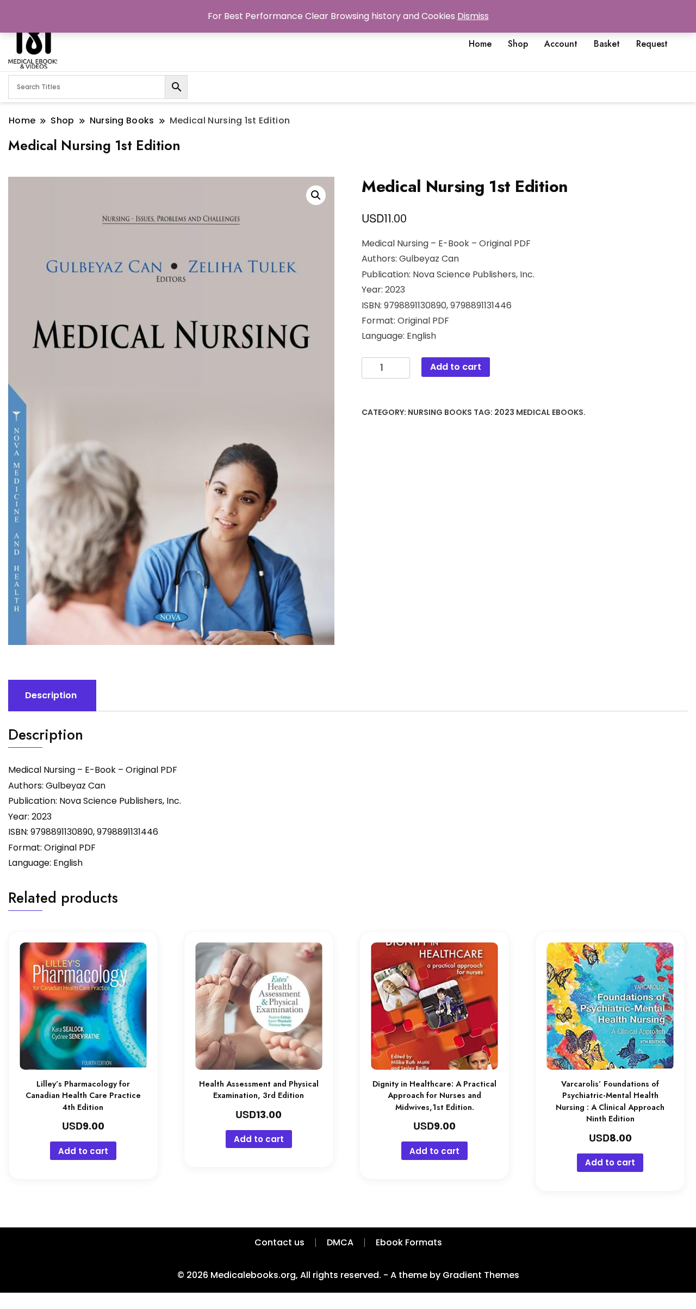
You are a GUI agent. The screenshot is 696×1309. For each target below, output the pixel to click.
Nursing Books (440, 412)
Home (480, 44)
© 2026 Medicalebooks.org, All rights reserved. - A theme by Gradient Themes (348, 1275)
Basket (607, 44)
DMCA (340, 1242)
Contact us (279, 1242)
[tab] (50, 695)
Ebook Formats (409, 1242)
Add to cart (455, 367)
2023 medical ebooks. (540, 412)
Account (560, 44)
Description (51, 695)
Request (652, 44)
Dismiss (473, 16)
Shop (518, 44)
